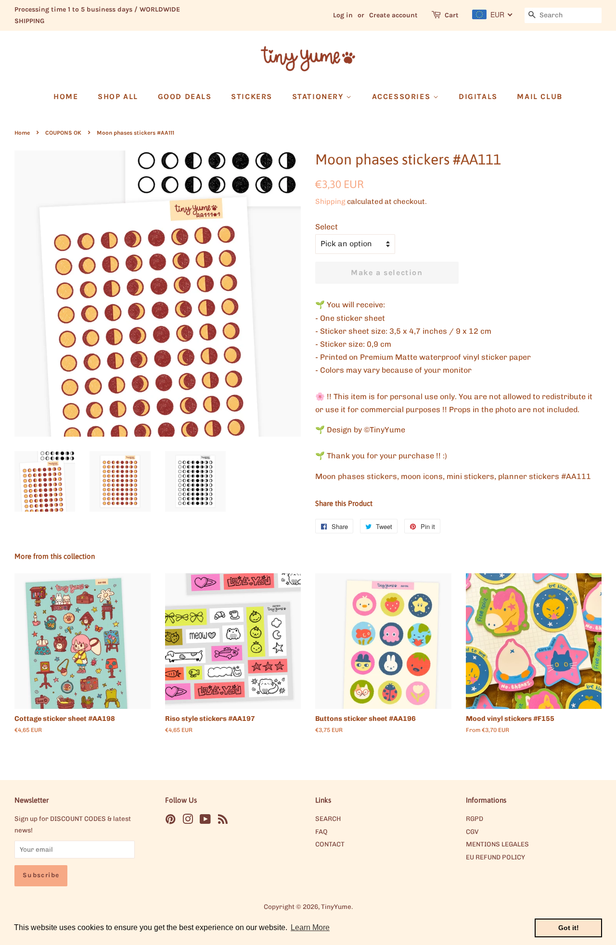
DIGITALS (478, 96)
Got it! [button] (568, 928)
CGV (472, 831)
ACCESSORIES (402, 96)
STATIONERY (319, 96)
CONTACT (330, 844)
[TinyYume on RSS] (223, 821)
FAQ (321, 831)
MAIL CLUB (539, 96)
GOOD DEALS (185, 96)
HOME (65, 96)
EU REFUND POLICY (495, 857)
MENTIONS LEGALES (497, 844)
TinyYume (336, 906)
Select (326, 226)
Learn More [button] (310, 927)
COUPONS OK (63, 132)
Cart (452, 15)
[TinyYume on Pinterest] (170, 821)
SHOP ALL (118, 96)
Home (22, 132)
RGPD (474, 818)
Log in (343, 15)
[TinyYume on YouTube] (205, 821)
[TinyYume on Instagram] (187, 821)
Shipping (330, 201)
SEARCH (328, 818)
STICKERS (251, 96)
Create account (393, 15)
